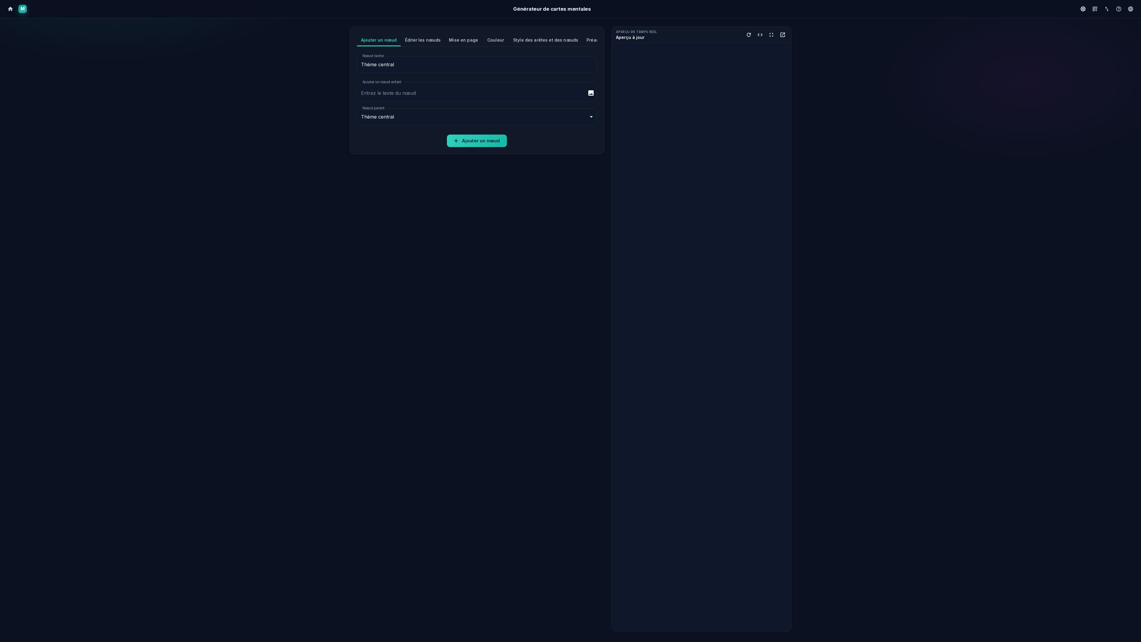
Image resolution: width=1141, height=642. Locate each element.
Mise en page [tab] (463, 39)
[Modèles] (1095, 9)
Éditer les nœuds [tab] (423, 39)
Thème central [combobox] (377, 117)
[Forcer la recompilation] (748, 34)
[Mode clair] (1083, 9)
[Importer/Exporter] (1106, 9)
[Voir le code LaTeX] (760, 34)
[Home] (10, 9)
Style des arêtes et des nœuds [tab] (545, 39)
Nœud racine (373, 56)
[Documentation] (1118, 9)
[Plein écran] (771, 34)
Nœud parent (373, 108)
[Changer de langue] (1130, 9)
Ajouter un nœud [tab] (379, 39)
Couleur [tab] (495, 39)
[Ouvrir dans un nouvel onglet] (782, 34)
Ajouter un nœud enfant (382, 82)
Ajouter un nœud (481, 140)
